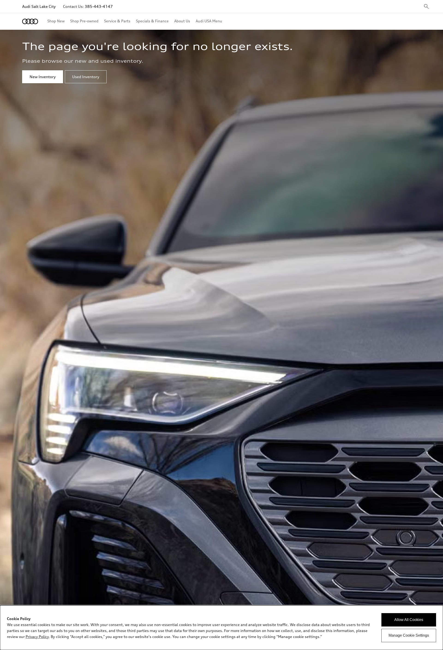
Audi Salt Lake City (39, 6)
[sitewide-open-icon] (426, 7)
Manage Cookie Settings (409, 635)
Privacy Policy (37, 636)
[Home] (30, 21)
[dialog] (221, 627)
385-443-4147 (99, 6)
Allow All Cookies (408, 620)
